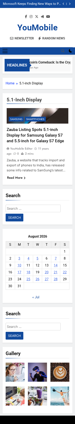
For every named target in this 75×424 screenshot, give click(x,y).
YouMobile (37, 27)
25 (28, 279)
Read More (14, 177)
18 (28, 272)
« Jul (35, 297)
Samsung (16, 119)
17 (19, 272)
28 (56, 279)
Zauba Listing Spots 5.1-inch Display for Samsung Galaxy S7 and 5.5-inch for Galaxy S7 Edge (35, 135)
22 (65, 272)
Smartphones (35, 119)
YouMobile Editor (21, 148)
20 (47, 272)
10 (19, 265)
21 (56, 272)
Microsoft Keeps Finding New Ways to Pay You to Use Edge (32, 4)
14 (56, 265)
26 (37, 279)
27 (47, 279)
